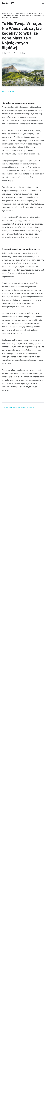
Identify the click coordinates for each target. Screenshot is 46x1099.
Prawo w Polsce (20, 13)
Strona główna (7, 13)
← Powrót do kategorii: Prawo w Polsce (18, 407)
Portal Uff (8, 3)
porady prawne (8, 91)
